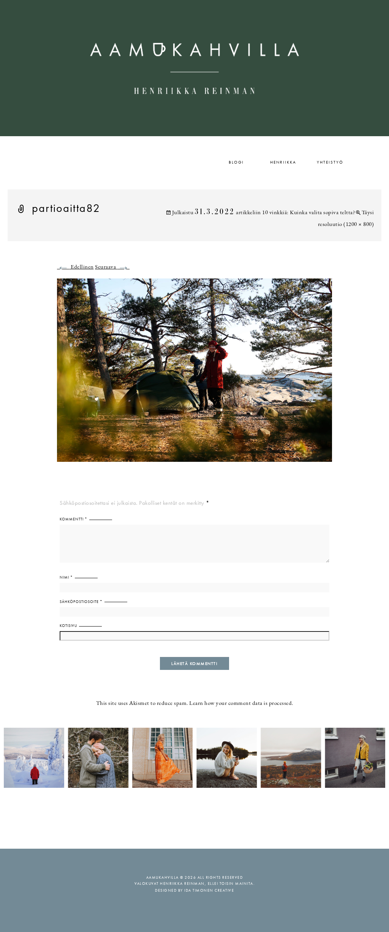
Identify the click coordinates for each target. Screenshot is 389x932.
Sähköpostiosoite (81, 601)
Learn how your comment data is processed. (241, 703)
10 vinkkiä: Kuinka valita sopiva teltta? (308, 213)
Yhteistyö (330, 162)
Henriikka (283, 162)
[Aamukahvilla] (194, 68)
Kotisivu (68, 625)
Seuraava (112, 267)
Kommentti (73, 519)
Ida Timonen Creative (209, 890)
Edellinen (75, 267)
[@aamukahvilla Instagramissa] (194, 757)
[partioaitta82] (194, 374)
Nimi (66, 577)
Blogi (236, 162)
